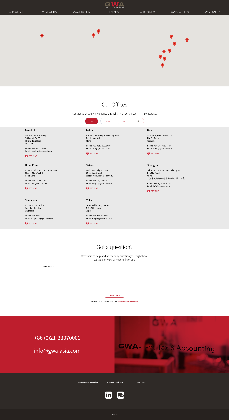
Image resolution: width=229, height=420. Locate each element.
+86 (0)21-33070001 (57, 337)
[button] (160, 57)
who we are (16, 12)
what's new (147, 12)
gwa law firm (81, 12)
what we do (49, 12)
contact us (212, 12)
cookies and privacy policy (128, 301)
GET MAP (33, 156)
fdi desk (114, 12)
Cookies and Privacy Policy (88, 382)
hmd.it (114, 414)
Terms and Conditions (114, 382)
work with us (180, 12)
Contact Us (141, 382)
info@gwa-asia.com (57, 350)
